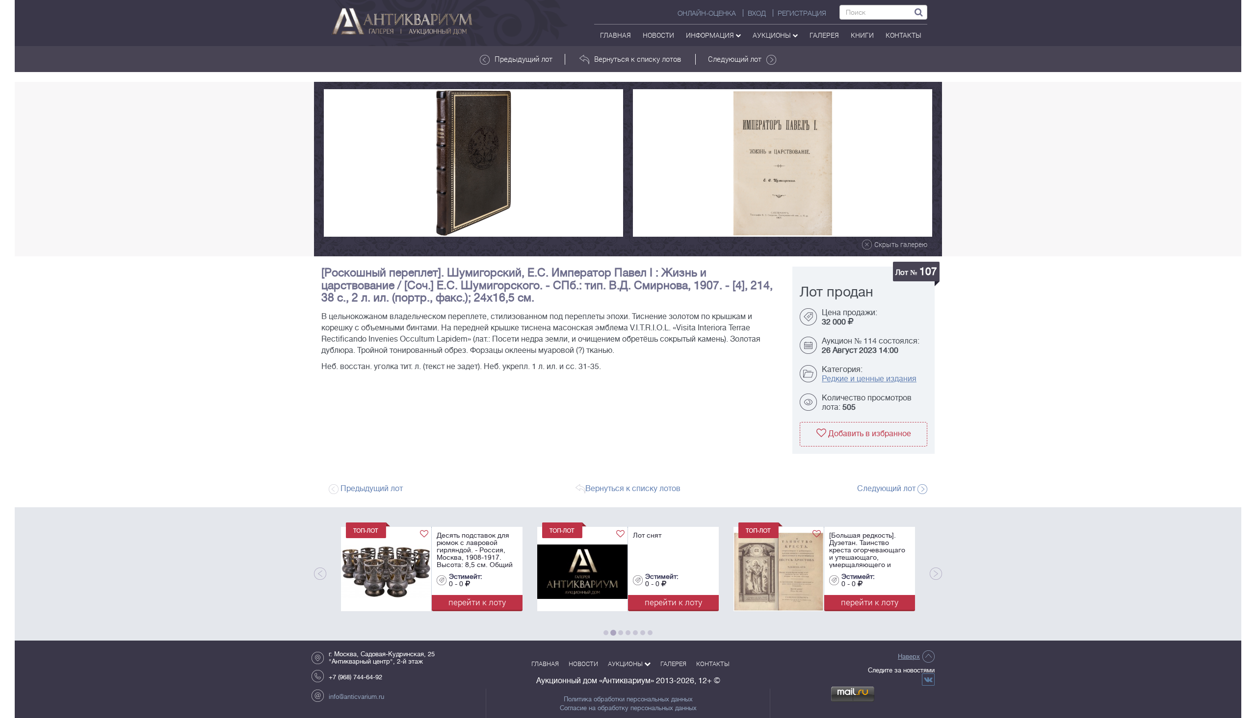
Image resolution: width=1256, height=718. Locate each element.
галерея (824, 35)
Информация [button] (710, 35)
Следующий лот (734, 59)
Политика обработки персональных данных (628, 699)
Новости (658, 35)
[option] (473, 163)
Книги (862, 35)
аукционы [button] (772, 35)
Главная (615, 35)
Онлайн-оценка (707, 13)
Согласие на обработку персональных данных (628, 708)
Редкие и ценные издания (869, 378)
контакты (903, 35)
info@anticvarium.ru (356, 696)
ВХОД (757, 13)
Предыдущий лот (523, 59)
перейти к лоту (407, 602)
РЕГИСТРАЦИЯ (802, 13)
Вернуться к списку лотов (637, 59)
